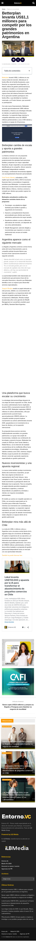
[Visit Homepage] (18, 3)
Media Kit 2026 (7, 863)
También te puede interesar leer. (12, 555)
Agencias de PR (7, 869)
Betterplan (5, 77)
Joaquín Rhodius (7, 288)
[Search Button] (33, 3)
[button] (13, 59)
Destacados (7, 64)
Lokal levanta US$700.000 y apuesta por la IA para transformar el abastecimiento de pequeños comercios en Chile (18, 903)
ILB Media (7, 839)
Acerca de (5, 861)
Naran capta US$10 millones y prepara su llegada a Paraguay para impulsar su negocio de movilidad (17, 744)
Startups (13, 64)
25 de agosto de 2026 (23, 64)
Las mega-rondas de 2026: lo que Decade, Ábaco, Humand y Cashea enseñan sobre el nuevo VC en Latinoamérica (18, 911)
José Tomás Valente (8, 177)
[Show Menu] (2, 3)
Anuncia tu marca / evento (10, 866)
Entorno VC (9, 937)
